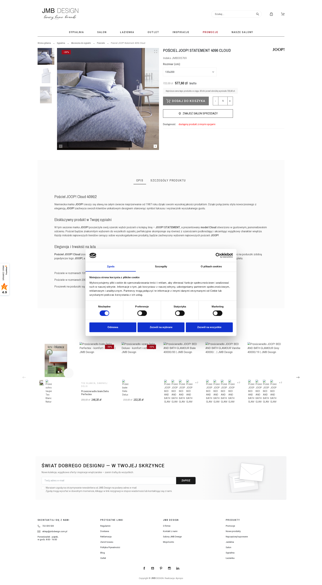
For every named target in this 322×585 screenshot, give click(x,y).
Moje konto (168, 542)
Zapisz (186, 480)
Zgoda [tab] (111, 266)
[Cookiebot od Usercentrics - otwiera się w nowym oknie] (218, 255)
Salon (228, 547)
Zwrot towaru (106, 542)
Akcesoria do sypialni (81, 43)
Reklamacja (106, 536)
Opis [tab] (139, 180)
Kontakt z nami (170, 531)
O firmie (166, 526)
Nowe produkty (233, 531)
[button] (282, 14)
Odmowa (113, 327)
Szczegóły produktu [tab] (168, 180)
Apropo (179, 578)
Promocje (230, 526)
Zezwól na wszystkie (209, 327)
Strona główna (44, 43)
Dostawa (104, 531)
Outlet (103, 558)
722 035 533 (48, 526)
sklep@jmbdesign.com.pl (54, 531)
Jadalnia (230, 542)
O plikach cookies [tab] (211, 266)
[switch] (142, 313)
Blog (102, 552)
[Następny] (298, 377)
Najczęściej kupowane (237, 536)
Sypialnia (61, 43)
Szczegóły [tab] (161, 266)
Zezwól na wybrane (161, 327)
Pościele (101, 43)
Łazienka (230, 558)
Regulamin (105, 526)
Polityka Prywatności (110, 547)
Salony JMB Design (172, 536)
